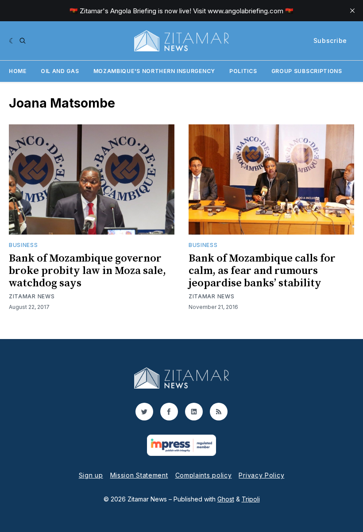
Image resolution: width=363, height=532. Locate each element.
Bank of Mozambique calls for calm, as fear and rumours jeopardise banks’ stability (262, 271)
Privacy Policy (261, 475)
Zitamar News (31, 296)
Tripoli (251, 499)
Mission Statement (139, 475)
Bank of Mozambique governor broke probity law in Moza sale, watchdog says (87, 271)
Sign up (91, 475)
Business (23, 245)
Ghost (225, 499)
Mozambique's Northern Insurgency (154, 71)
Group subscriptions (306, 71)
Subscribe (330, 40)
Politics (243, 71)
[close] (352, 11)
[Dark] (12, 40)
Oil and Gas (60, 71)
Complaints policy (203, 475)
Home (18, 71)
